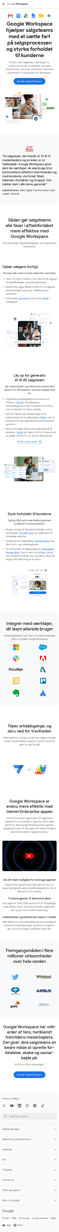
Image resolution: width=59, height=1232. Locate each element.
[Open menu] (3, 4)
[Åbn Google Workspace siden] (17, 4)
